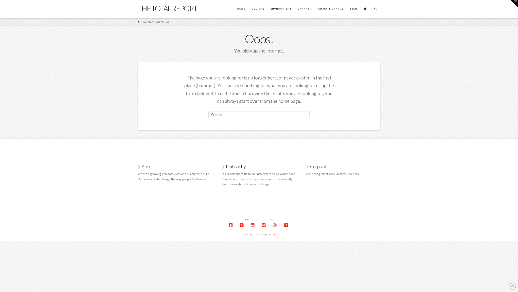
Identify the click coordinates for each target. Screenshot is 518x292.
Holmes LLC (268, 234)
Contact (269, 219)
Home (247, 219)
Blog (257, 219)
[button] (514, 4)
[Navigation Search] (375, 9)
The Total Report (167, 8)
